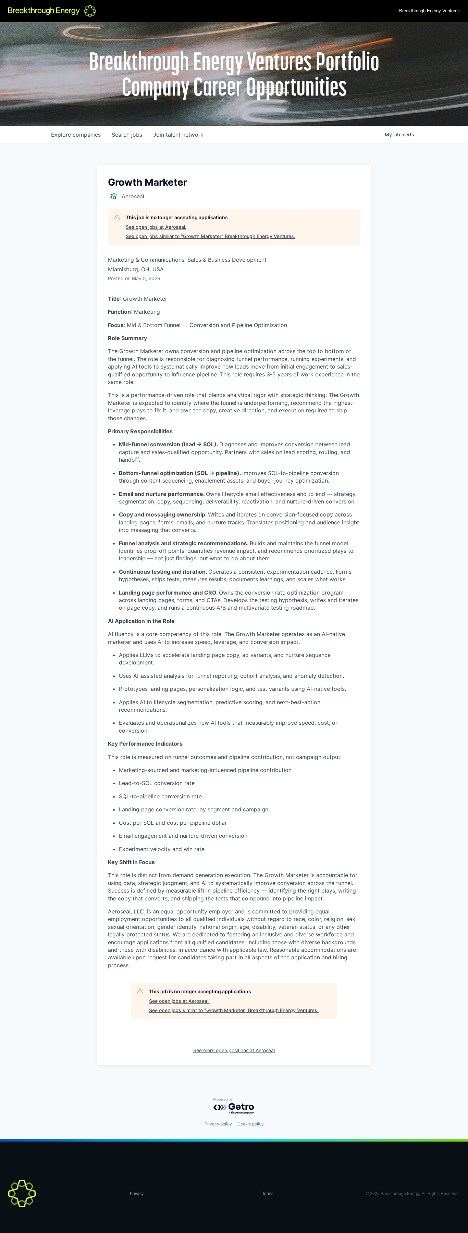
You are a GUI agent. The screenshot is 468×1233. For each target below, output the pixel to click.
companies (76, 134)
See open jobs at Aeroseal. (156, 227)
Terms (267, 1193)
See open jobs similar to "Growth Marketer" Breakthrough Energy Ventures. (210, 236)
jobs (127, 134)
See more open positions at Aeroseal (234, 1050)
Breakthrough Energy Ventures (429, 10)
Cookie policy (250, 1123)
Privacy (137, 1193)
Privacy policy (218, 1123)
